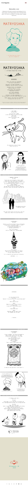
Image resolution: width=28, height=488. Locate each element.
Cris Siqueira (5, 3)
